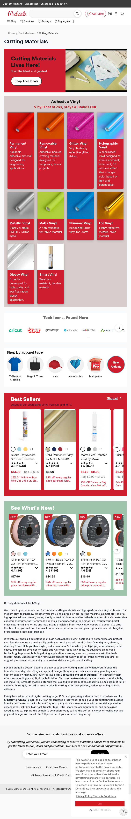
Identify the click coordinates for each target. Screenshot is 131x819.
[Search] (77, 13)
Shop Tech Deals (26, 81)
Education (61, 3)
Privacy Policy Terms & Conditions (96, 796)
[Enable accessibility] (123, 811)
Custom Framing (13, 3)
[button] (100, 810)
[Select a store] (110, 14)
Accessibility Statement (65, 789)
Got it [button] (100, 803)
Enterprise (47, 3)
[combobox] (52, 14)
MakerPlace (32, 3)
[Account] (116, 14)
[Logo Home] (17, 13)
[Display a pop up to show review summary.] (37, 464)
